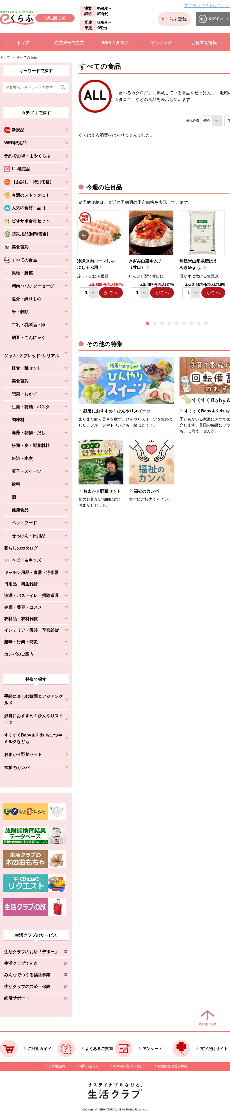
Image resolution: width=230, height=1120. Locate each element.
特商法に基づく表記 (128, 1066)
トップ (5, 57)
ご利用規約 (56, 1066)
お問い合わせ (89, 1066)
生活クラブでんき (31, 964)
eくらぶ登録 (174, 19)
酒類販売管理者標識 (172, 1066)
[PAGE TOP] (207, 1018)
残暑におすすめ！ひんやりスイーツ (33, 718)
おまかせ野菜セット (23, 754)
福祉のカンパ (16, 767)
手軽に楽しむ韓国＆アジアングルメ (33, 699)
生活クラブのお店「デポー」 (31, 952)
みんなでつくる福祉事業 (31, 975)
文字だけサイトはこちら (207, 5)
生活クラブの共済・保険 (31, 987)
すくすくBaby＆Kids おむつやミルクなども (33, 738)
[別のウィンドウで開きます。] (34, 842)
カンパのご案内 (19, 654)
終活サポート (31, 999)
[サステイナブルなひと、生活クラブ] (115, 1097)
